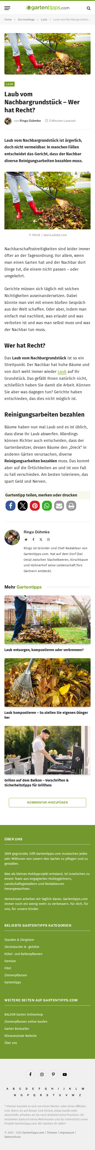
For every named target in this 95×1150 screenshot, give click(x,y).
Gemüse (10, 961)
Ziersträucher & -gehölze (21, 947)
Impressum (67, 1132)
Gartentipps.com (33, 1132)
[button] (10, 506)
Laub (9, 84)
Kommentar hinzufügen (47, 802)
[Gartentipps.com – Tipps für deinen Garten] (47, 8)
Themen (52, 1132)
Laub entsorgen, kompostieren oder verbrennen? (44, 650)
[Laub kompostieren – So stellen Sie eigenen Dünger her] (47, 682)
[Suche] (88, 8)
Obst (7, 968)
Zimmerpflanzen (15, 975)
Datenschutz (12, 1136)
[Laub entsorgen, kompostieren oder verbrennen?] (47, 619)
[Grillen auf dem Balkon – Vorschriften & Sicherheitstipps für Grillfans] (47, 750)
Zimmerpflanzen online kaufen (25, 1022)
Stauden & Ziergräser (19, 940)
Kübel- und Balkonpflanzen (23, 954)
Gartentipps (12, 982)
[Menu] (7, 8)
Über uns (10, 1043)
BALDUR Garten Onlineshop (23, 1014)
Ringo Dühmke (30, 120)
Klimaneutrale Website (20, 1036)
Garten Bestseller (16, 1029)
